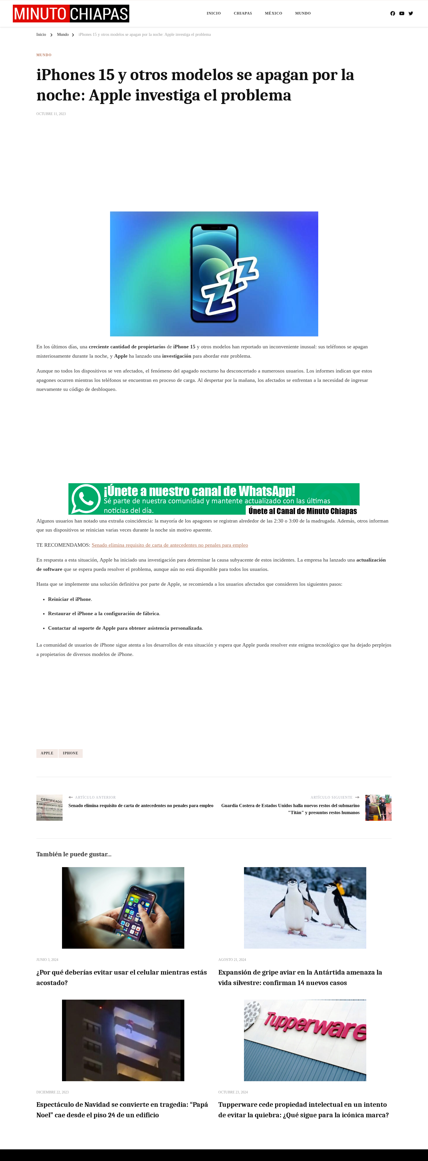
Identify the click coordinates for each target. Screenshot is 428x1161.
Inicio (214, 13)
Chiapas (243, 13)
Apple (47, 753)
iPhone (70, 753)
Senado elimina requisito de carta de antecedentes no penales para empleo (170, 545)
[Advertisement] (214, 168)
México (273, 13)
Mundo (303, 13)
